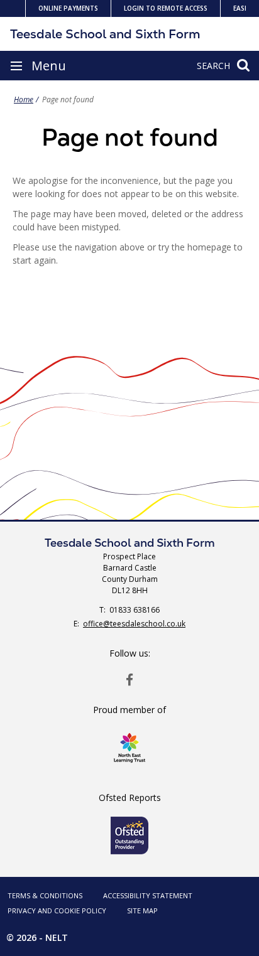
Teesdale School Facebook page (129, 679)
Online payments (68, 8)
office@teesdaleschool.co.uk (134, 623)
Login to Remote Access (165, 8)
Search (213, 66)
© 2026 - (37, 937)
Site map (142, 910)
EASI (239, 8)
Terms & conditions (45, 895)
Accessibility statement (147, 895)
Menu (48, 65)
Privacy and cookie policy (57, 910)
